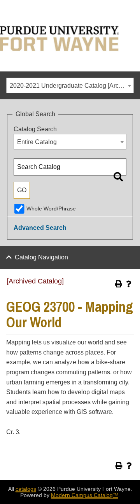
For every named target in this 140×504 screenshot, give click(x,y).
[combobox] (70, 85)
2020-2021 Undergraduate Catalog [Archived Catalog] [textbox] (71, 85)
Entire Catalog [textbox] (37, 142)
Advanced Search (40, 227)
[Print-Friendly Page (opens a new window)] (118, 284)
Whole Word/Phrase (51, 208)
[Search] (118, 177)
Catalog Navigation (41, 257)
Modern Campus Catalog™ (84, 495)
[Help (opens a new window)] (128, 284)
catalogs (26, 489)
